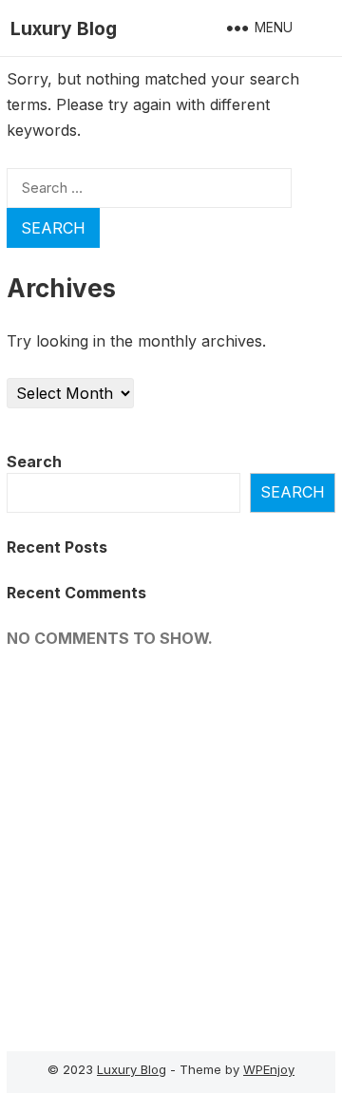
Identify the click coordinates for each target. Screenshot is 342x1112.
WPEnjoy (268, 1069)
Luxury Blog (63, 28)
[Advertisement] (171, 844)
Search (34, 461)
